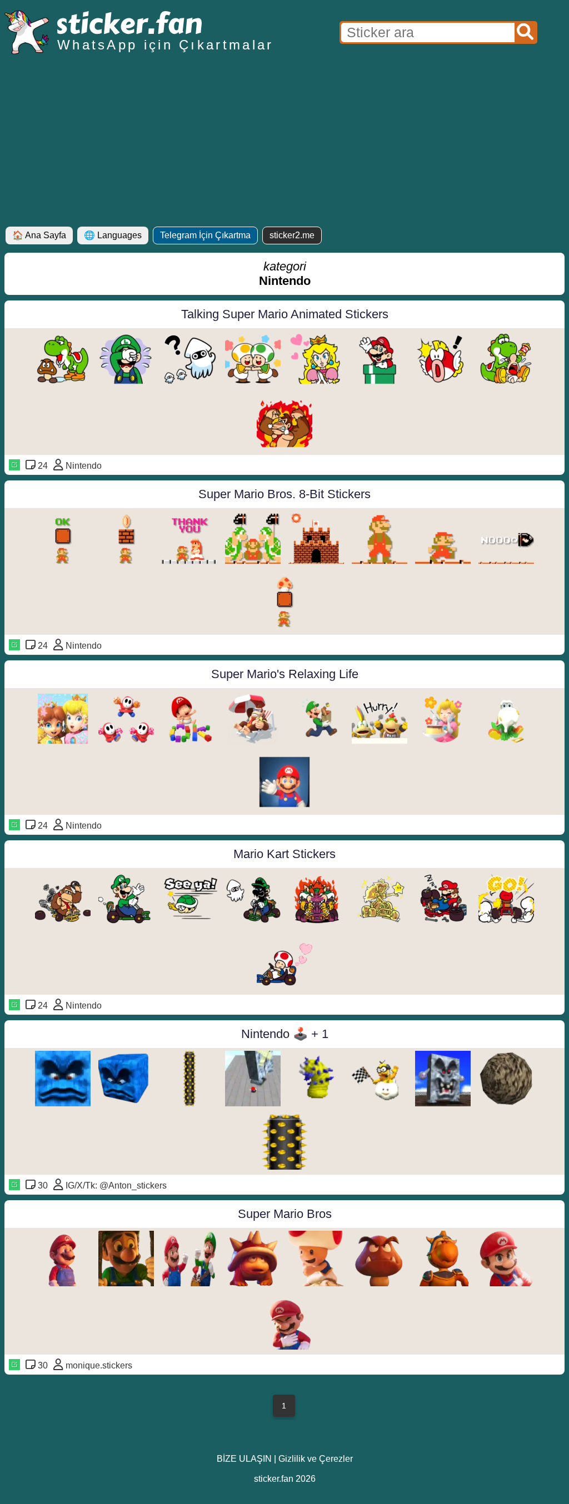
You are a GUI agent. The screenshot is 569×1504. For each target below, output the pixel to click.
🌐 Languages (113, 235)
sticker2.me (292, 235)
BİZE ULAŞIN (244, 1458)
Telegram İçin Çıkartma (205, 235)
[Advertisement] (284, 143)
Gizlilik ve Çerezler (315, 1458)
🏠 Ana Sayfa (39, 235)
